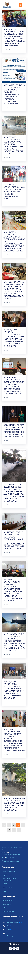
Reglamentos (6, 875)
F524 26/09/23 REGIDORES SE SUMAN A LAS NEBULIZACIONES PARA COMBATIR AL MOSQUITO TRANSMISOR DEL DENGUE (14, 192)
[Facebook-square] (10, 948)
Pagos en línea (7, 904)
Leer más (6, 49)
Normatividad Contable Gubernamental (9, 879)
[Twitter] (14, 948)
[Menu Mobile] (20, 5)
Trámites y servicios (8, 900)
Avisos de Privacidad (9, 871)
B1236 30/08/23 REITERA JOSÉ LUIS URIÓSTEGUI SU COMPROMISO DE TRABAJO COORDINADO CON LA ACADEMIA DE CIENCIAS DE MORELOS (14, 431)
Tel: (9, 857)
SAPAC (5, 884)
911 (11, 930)
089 (20, 922)
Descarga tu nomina (8, 911)
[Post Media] (14, 18)
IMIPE (4, 891)
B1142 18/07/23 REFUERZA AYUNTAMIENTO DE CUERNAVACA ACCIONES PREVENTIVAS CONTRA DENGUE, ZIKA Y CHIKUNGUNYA (14, 804)
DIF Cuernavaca (7, 887)
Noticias (5, 908)
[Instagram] (17, 948)
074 (11, 926)
